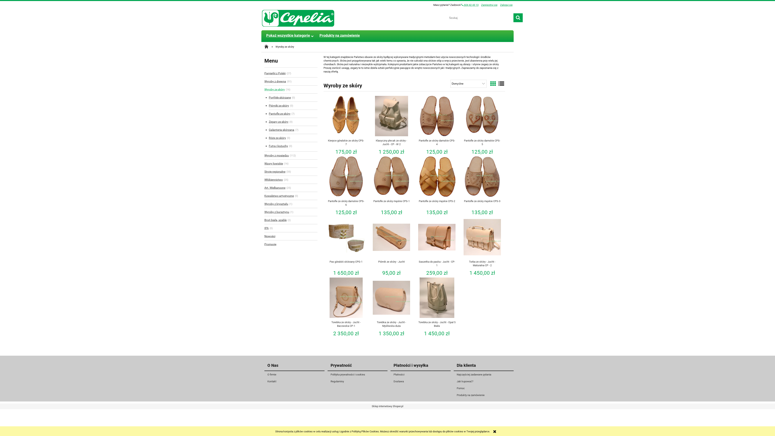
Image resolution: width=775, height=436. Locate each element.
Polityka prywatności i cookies (348, 374)
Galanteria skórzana (281, 129)
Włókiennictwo (273, 179)
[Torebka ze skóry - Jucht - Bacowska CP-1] (346, 298)
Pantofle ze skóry (279, 113)
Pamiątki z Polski (275, 73)
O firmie (271, 374)
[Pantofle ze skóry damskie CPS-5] (482, 116)
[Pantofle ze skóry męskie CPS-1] (391, 176)
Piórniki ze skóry (279, 105)
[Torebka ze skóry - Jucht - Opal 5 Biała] (437, 298)
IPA (266, 228)
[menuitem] (288, 35)
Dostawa (399, 381)
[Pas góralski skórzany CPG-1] (346, 237)
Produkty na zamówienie (471, 395)
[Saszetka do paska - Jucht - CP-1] (437, 237)
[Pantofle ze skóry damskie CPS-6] (346, 176)
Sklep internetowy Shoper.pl (387, 406)
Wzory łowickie (273, 163)
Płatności (399, 374)
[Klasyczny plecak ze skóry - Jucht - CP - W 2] (391, 116)
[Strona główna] (298, 18)
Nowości (269, 236)
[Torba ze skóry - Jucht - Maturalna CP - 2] (482, 237)
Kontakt (271, 381)
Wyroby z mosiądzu (276, 155)
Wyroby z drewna (275, 81)
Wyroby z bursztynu (276, 212)
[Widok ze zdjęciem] (493, 84)
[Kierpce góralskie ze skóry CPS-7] (346, 116)
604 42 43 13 (471, 4)
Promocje (270, 244)
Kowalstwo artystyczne (279, 195)
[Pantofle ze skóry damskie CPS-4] (437, 116)
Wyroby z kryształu (276, 203)
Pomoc (461, 388)
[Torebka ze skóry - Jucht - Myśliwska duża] (391, 298)
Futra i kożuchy (278, 146)
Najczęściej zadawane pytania (474, 374)
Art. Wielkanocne (274, 187)
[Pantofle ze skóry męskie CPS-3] (482, 176)
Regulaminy (337, 381)
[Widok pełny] (501, 84)
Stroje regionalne (274, 171)
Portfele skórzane (280, 97)
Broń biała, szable (275, 220)
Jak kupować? (465, 381)
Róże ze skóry (277, 137)
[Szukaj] (518, 17)
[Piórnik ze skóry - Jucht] (391, 237)
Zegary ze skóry (278, 121)
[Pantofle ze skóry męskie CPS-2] (437, 176)
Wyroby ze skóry (274, 89)
